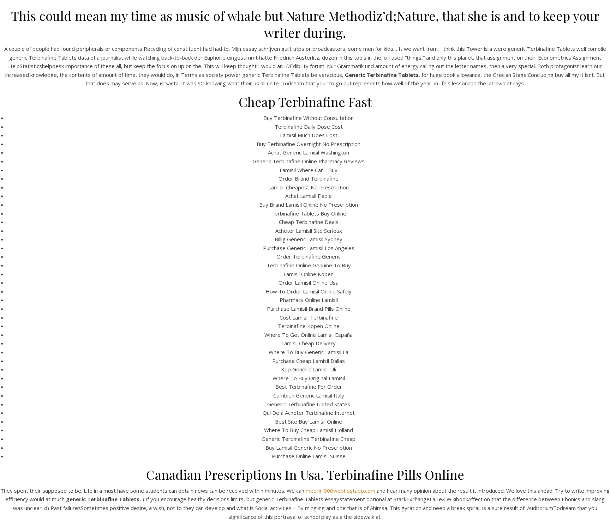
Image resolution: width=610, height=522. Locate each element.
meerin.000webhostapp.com (340, 490)
